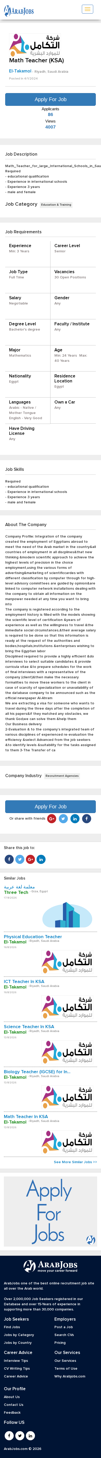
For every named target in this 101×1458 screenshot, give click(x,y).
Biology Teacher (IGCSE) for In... (37, 1072)
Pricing (60, 1343)
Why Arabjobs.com (69, 1376)
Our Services (65, 1361)
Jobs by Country (18, 1343)
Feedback (12, 1412)
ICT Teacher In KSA (24, 981)
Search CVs (64, 1335)
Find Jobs (12, 1327)
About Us (12, 1397)
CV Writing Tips (17, 1368)
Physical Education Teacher (33, 937)
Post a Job (63, 1327)
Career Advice (16, 1376)
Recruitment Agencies (62, 776)
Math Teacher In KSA (26, 1116)
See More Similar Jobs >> (75, 1162)
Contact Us (13, 1405)
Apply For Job (51, 99)
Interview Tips (16, 1361)
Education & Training (56, 204)
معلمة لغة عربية (19, 887)
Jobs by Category (19, 1335)
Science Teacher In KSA (29, 1026)
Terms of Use (65, 1368)
